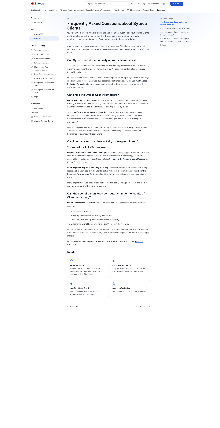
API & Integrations (133, 10)
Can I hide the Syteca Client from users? (175, 28)
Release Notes (148, 10)
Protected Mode (127, 115)
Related (163, 45)
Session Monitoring (50, 10)
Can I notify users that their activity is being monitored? (174, 33)
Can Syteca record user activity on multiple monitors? (173, 23)
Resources (161, 10)
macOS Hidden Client (98, 127)
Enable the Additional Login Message (129, 159)
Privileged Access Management (72, 10)
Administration (119, 10)
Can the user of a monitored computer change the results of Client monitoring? (175, 40)
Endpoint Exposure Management (98, 10)
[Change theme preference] (187, 4)
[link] (87, 267)
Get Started (35, 10)
